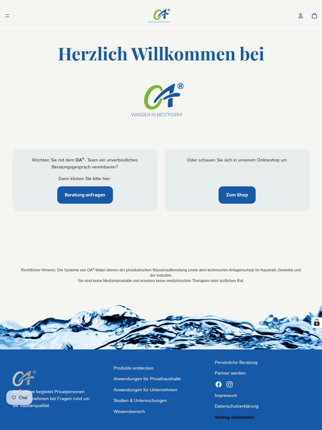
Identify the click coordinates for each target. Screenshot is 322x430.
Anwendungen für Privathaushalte (147, 378)
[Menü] (7, 15)
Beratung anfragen (85, 194)
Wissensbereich (129, 411)
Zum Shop (237, 194)
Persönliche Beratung (236, 362)
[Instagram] (229, 384)
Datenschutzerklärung (236, 406)
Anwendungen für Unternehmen (145, 389)
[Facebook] (218, 384)
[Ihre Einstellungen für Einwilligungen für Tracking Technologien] (316, 322)
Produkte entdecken (133, 368)
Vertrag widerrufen (234, 417)
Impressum (226, 395)
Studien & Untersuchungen (140, 400)
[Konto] (301, 16)
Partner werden (230, 373)
